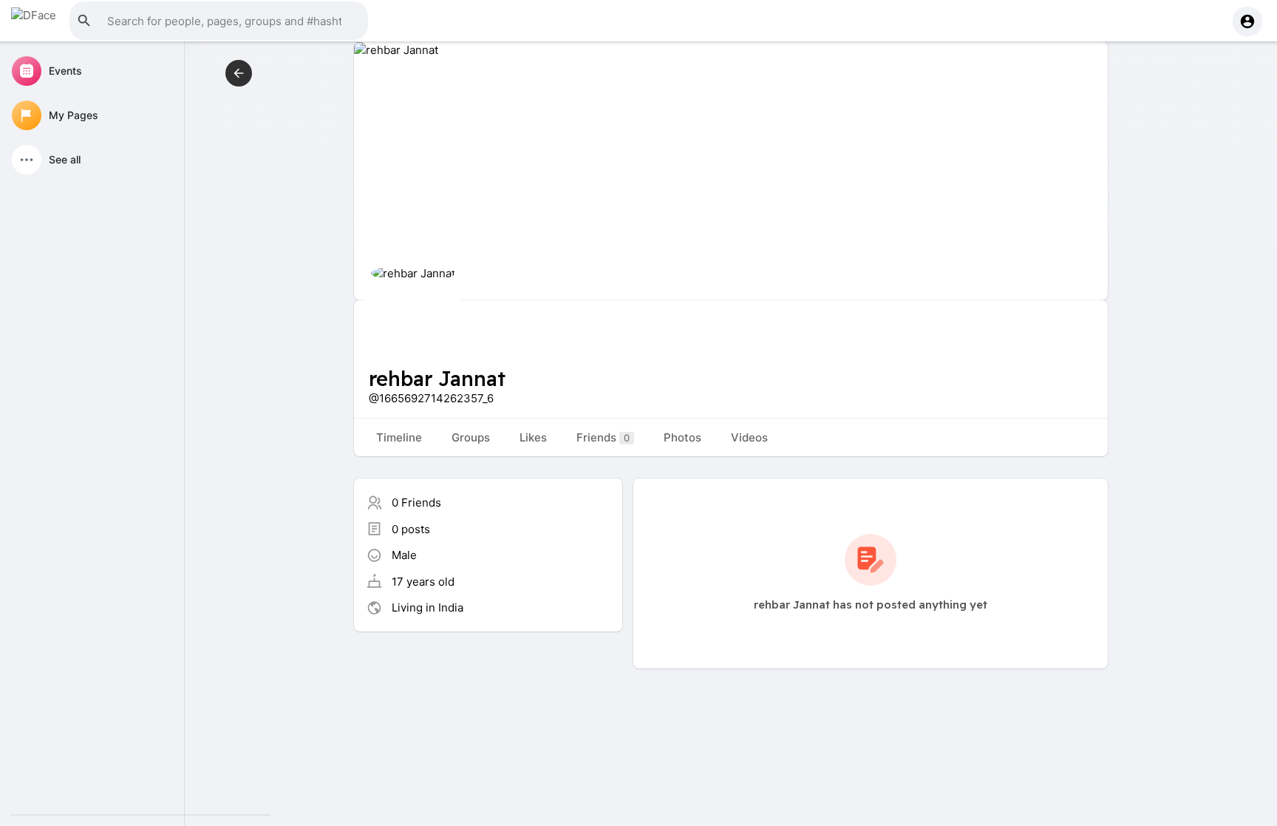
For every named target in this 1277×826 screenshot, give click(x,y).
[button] (218, 20)
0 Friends (416, 502)
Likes (533, 437)
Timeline (399, 437)
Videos (749, 437)
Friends (603, 437)
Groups (471, 437)
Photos (682, 437)
